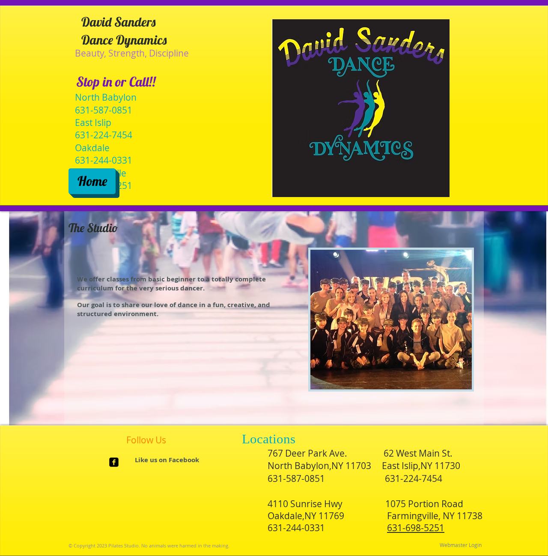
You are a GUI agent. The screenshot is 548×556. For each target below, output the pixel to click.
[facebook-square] (114, 462)
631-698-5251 (415, 528)
